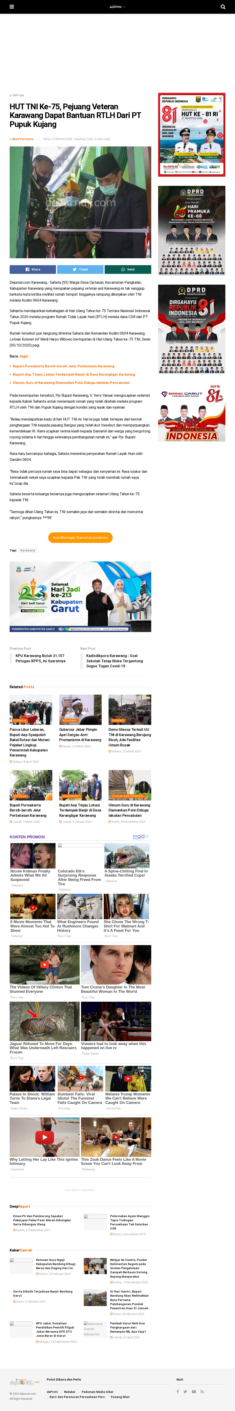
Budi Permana (23, 139)
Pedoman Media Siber (98, 1392)
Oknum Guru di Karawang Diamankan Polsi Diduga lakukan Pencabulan (71, 383)
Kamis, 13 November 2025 (130, 1282)
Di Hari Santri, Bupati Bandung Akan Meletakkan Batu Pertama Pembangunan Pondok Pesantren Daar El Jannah (129, 1300)
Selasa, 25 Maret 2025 (126, 751)
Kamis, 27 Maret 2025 (76, 746)
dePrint (52, 1392)
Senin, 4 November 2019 (129, 1234)
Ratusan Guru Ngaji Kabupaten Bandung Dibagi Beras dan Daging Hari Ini (56, 1264)
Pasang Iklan (120, 1397)
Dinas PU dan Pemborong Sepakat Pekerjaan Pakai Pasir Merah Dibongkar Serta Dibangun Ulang (42, 1220)
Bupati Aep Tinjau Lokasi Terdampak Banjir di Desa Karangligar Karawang (74, 374)
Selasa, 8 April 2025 (25, 761)
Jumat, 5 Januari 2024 (77, 821)
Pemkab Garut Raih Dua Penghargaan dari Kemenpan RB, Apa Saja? (128, 1327)
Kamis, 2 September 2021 (33, 1230)
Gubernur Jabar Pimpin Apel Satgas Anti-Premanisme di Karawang (80, 734)
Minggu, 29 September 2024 (58, 1341)
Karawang (28, 550)
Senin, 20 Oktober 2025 (128, 1314)
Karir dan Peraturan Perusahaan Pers (77, 1397)
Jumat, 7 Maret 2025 (26, 821)
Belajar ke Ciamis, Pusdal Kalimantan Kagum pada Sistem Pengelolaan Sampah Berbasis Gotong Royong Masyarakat (128, 1268)
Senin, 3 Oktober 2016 (30, 1301)
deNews (118, 720)
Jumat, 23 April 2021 (126, 1337)
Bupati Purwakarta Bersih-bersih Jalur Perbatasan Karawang (63, 366)
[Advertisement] (117, 55)
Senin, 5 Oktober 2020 (57, 139)
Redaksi (69, 1392)
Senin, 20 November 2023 (128, 821)
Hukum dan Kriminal (128, 796)
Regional (70, 720)
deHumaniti (72, 796)
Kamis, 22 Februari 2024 (55, 1274)
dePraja (18, 95)
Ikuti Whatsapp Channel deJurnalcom (80, 537)
